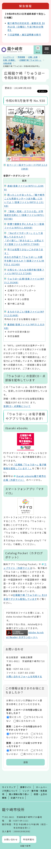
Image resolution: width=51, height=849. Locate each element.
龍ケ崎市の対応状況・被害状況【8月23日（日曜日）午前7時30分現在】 (26, 26)
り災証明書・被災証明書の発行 (24, 34)
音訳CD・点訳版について (17, 406)
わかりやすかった (19, 733)
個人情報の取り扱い (19, 794)
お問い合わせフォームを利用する (24, 676)
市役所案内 (28, 839)
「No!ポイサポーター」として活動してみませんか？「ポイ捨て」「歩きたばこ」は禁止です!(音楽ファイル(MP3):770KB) (24, 238)
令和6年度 (7, 63)
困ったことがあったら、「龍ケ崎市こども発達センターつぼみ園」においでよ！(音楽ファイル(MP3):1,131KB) (24, 200)
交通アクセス (17, 797)
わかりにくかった (33, 737)
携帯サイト (25, 787)
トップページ (8, 57)
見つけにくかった (33, 754)
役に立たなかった (25, 720)
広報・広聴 (33, 57)
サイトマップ (9, 787)
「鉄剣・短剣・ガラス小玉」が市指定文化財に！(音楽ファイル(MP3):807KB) (24, 215)
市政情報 (21, 57)
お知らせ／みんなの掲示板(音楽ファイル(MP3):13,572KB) (24, 271)
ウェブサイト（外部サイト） (25, 566)
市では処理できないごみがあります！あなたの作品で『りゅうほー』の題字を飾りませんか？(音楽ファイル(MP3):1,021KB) (24, 257)
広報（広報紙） (9, 60)
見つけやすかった (19, 750)
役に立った (15, 717)
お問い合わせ (11, 839)
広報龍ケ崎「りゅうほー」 (30, 60)
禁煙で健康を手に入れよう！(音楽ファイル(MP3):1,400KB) (24, 225)
